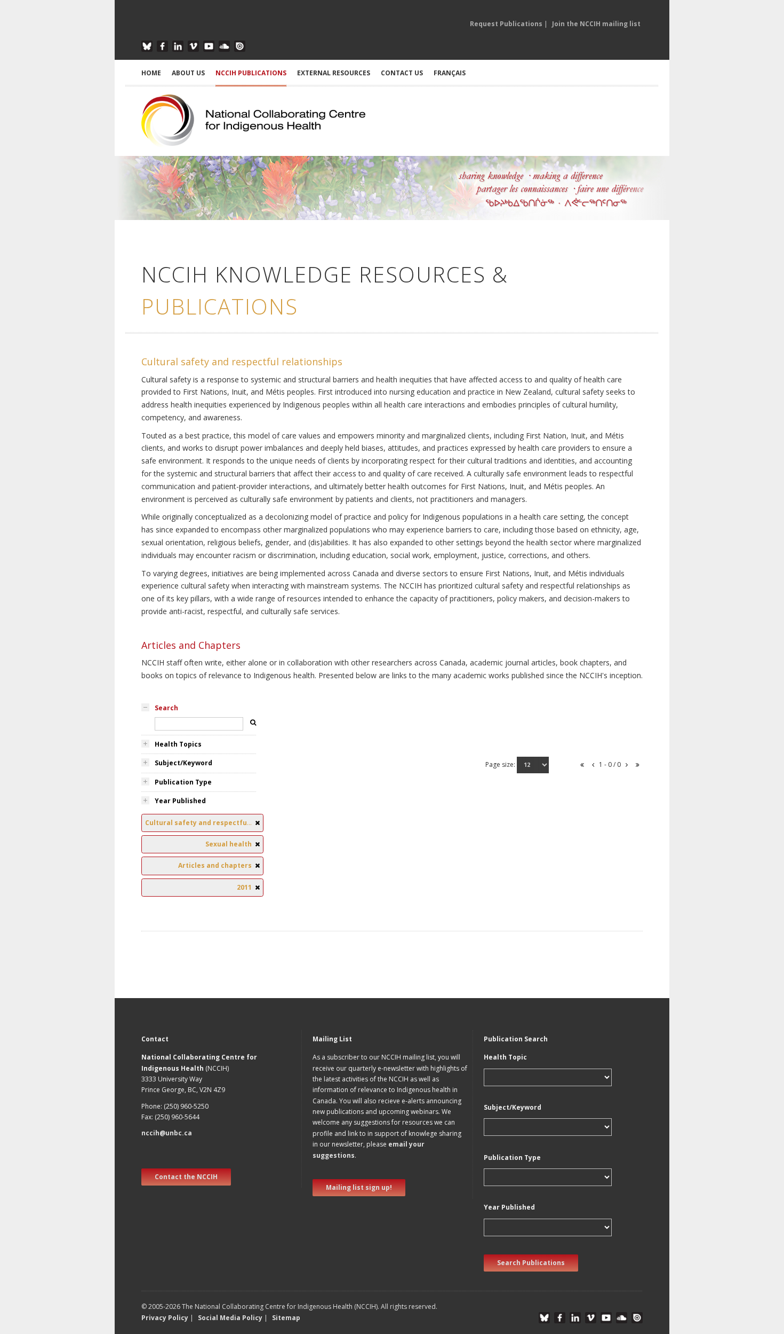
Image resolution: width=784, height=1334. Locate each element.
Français (450, 72)
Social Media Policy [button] (230, 1317)
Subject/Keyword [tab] (183, 762)
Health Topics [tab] (178, 744)
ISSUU (239, 46)
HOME (151, 72)
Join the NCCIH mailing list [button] (596, 23)
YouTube (208, 46)
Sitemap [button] (286, 1317)
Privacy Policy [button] (164, 1317)
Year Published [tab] (180, 800)
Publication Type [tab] (183, 782)
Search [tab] (166, 707)
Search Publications (531, 1262)
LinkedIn (177, 46)
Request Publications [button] (506, 23)
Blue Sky (147, 46)
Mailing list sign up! (359, 1187)
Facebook (162, 46)
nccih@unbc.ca (166, 1132)
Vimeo (193, 46)
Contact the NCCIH (186, 1176)
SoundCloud (224, 46)
